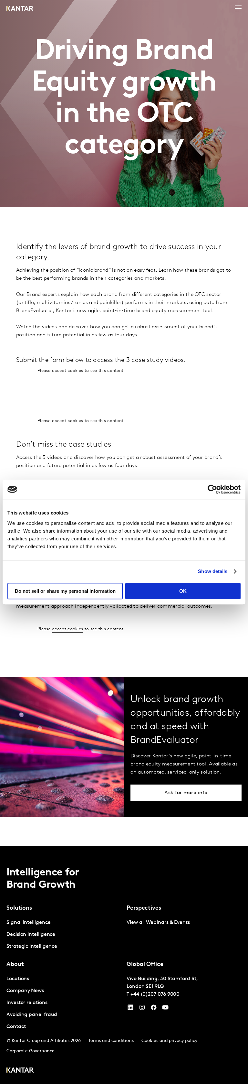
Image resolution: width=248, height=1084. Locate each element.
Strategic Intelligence (31, 946)
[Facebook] (154, 1008)
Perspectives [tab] (144, 908)
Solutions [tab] (19, 908)
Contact (16, 1026)
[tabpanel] (63, 935)
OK (183, 591)
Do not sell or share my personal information (65, 591)
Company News (25, 990)
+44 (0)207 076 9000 (155, 994)
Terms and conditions (111, 1040)
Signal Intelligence (28, 922)
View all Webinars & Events (158, 922)
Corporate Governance (30, 1051)
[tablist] (124, 965)
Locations (17, 978)
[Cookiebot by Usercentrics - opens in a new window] (212, 489)
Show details (212, 571)
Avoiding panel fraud (31, 1014)
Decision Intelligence (30, 934)
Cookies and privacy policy (169, 1040)
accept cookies (67, 370)
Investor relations (26, 1002)
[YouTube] (130, 1008)
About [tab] (15, 965)
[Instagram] (142, 1008)
